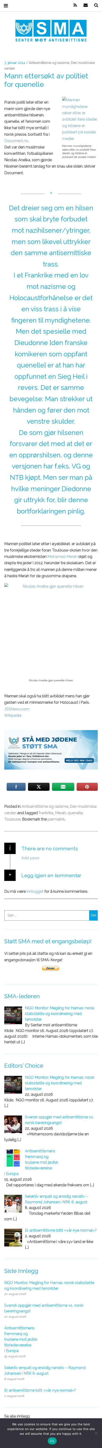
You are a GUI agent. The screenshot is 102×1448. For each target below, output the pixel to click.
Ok (52, 1441)
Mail (84, 5)
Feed (73, 5)
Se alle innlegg (17, 1416)
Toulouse (12, 819)
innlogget (35, 891)
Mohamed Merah (62, 556)
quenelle (75, 813)
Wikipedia (12, 715)
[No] (96, 1433)
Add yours (30, 858)
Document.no (16, 141)
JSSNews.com (16, 709)
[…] (23, 1042)
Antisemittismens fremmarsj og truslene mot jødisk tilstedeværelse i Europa (20, 1339)
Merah (60, 813)
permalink (56, 819)
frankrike (46, 813)
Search (94, 5)
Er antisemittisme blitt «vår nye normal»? (40, 1390)
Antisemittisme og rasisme (49, 63)
